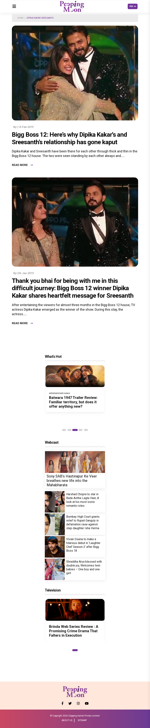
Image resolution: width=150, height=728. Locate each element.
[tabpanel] (75, 390)
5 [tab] (86, 430)
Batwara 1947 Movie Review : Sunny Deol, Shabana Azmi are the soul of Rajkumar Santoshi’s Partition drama (74, 404)
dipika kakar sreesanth (40, 18)
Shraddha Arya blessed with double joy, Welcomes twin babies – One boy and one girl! (84, 567)
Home (20, 18)
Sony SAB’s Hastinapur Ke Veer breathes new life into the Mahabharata (72, 480)
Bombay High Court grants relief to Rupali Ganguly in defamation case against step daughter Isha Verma (83, 522)
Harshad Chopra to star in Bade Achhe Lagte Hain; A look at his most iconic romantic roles (82, 499)
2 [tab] (69, 430)
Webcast (51, 442)
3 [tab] (75, 430)
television (53, 590)
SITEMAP (82, 720)
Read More (20, 165)
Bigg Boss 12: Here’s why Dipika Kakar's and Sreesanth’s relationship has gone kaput (69, 138)
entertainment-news (59, 393)
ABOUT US (67, 720)
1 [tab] (64, 430)
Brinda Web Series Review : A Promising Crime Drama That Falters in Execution (73, 631)
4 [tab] (80, 430)
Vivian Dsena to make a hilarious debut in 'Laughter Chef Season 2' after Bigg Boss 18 (83, 544)
